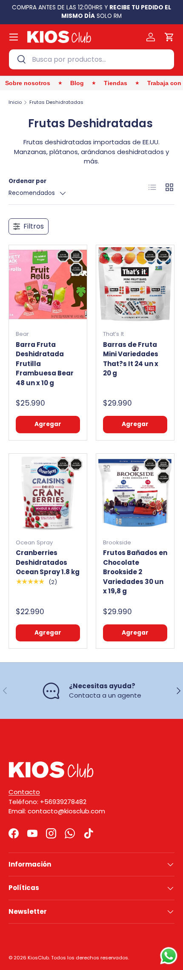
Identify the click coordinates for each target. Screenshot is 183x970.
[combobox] (91, 59)
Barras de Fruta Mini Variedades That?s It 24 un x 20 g (130, 359)
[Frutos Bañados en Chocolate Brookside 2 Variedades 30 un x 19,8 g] (135, 493)
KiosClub (38, 957)
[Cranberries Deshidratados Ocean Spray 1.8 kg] (48, 493)
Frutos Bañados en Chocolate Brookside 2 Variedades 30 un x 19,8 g (135, 571)
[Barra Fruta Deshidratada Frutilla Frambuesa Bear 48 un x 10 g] (48, 284)
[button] (169, 37)
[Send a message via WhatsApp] (169, 956)
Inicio (15, 102)
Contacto (24, 791)
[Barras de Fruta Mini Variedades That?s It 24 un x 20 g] (135, 284)
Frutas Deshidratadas (56, 102)
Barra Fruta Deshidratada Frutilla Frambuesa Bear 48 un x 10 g (45, 363)
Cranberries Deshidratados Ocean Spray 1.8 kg (48, 562)
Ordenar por (27, 181)
